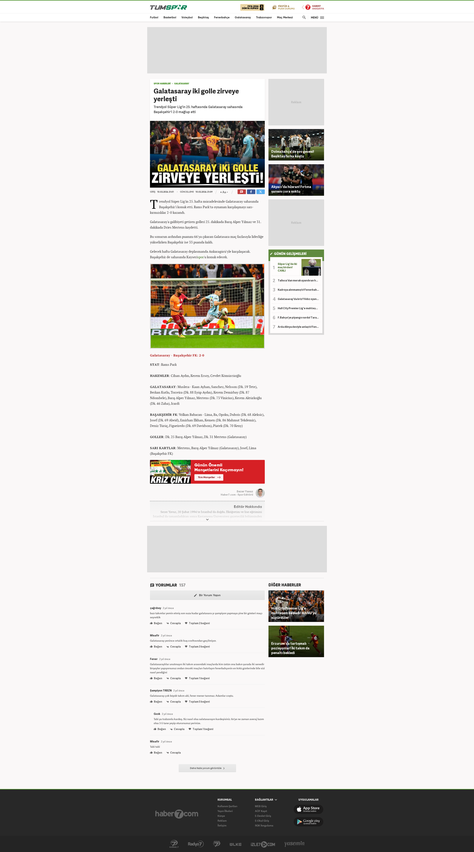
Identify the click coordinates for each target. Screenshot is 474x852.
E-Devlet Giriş (263, 816)
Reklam (222, 820)
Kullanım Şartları (227, 806)
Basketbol (169, 17)
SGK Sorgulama (264, 825)
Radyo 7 (196, 844)
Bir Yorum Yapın (209, 595)
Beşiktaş (203, 17)
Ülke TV (235, 844)
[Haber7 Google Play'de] (308, 821)
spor (200, 257)
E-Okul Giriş (262, 820)
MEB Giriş (261, 806)
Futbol (154, 17)
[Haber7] (176, 814)
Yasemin (294, 844)
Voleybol (187, 17)
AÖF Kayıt (261, 811)
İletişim (222, 825)
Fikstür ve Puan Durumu (283, 7)
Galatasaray (243, 17)
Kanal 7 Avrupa (216, 844)
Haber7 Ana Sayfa (313, 7)
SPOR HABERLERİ (162, 84)
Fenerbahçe (222, 17)
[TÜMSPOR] (168, 7)
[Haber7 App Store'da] (308, 809)
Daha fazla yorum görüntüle (206, 768)
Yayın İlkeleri (225, 811)
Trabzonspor (264, 17)
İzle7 (263, 844)
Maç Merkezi (285, 17)
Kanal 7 (174, 844)
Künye (221, 816)
